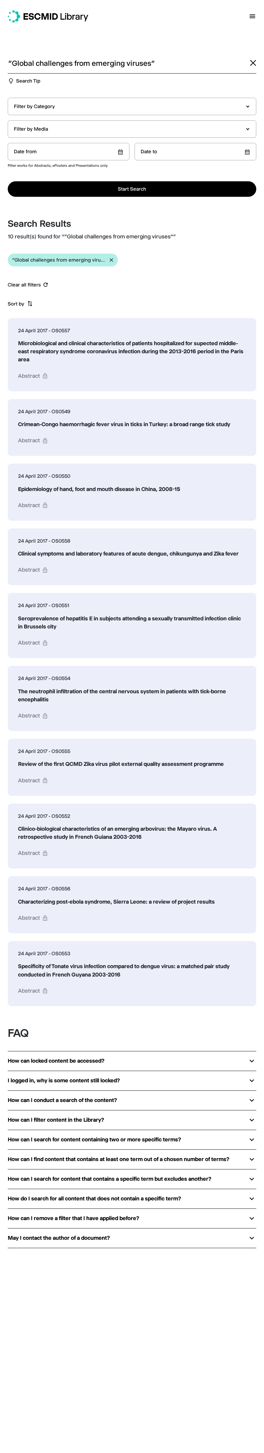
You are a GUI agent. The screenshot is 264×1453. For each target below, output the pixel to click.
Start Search (132, 189)
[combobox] (132, 106)
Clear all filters (24, 285)
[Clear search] (253, 63)
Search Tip (28, 81)
